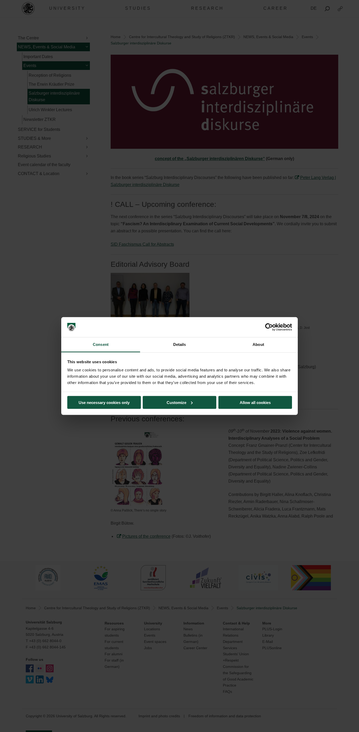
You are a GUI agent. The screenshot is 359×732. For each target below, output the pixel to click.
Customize (176, 402)
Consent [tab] (101, 344)
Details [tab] (179, 344)
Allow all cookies (255, 402)
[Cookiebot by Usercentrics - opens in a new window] (269, 327)
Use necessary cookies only (104, 402)
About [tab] (258, 344)
